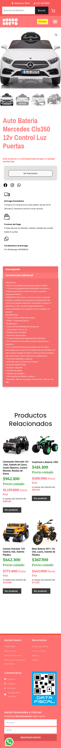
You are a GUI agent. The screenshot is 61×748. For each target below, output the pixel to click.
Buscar (42, 10)
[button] (55, 21)
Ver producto (11, 510)
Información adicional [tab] (19, 275)
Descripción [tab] (13, 269)
